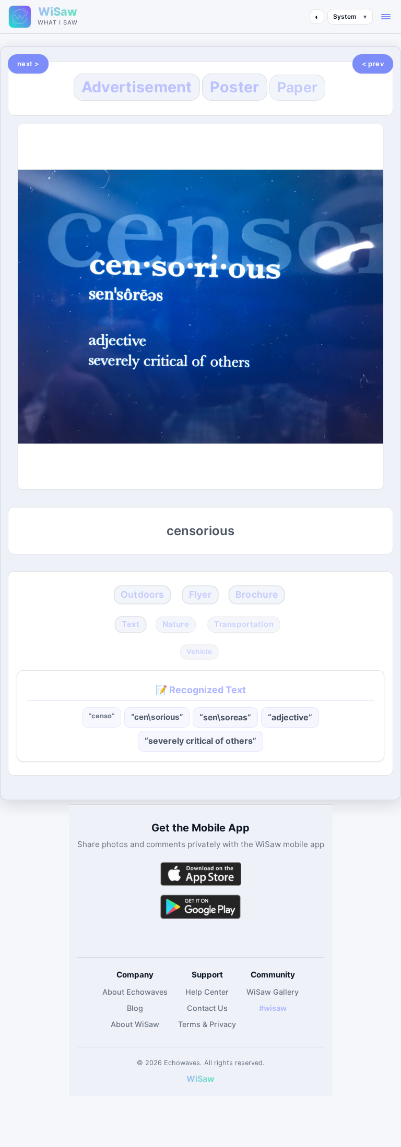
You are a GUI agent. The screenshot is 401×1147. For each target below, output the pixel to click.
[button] (386, 16)
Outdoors (142, 594)
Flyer (200, 594)
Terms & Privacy (207, 1024)
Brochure (256, 594)
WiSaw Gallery (272, 991)
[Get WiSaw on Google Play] (200, 906)
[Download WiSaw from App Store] (200, 874)
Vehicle (200, 652)
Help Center (207, 991)
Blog (135, 1008)
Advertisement (136, 87)
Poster (235, 87)
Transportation (244, 624)
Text (130, 624)
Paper (297, 87)
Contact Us (207, 1008)
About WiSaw (135, 1024)
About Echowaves (135, 991)
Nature (175, 624)
